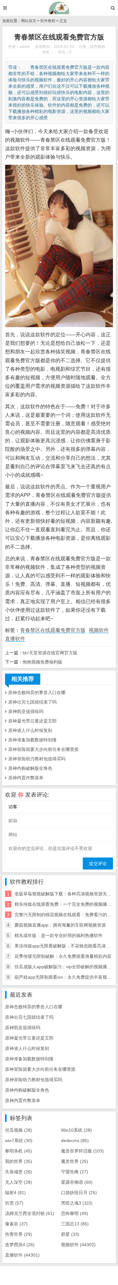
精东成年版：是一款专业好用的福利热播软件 (58, 935)
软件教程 (47, 21)
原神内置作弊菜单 (25, 777)
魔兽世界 (74, 1161)
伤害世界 (18, 1234)
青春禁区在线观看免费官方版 (53, 630)
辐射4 (15, 1192)
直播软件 (15, 638)
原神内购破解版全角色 (30, 768)
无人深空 (18, 1182)
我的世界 (18, 1161)
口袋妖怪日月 (79, 1192)
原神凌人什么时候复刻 (30, 730)
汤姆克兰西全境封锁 (29, 1213)
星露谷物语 (77, 1182)
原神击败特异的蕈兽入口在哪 (36, 692)
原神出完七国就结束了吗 (32, 701)
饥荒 (14, 1202)
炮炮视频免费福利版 (42, 661)
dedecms (75, 1140)
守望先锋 (74, 1171)
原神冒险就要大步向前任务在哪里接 (43, 749)
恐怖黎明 (74, 1213)
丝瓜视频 (18, 1130)
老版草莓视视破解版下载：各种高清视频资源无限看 (65, 893)
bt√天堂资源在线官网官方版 (50, 652)
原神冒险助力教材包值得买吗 (36, 758)
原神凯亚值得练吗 (25, 711)
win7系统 (18, 1140)
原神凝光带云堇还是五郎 (32, 720)
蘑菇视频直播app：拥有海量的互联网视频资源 (60, 925)
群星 (70, 1234)
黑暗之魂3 (77, 1202)
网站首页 (28, 21)
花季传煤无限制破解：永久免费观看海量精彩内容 (62, 956)
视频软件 (99, 630)
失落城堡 (18, 1171)
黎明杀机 (18, 1150)
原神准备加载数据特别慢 (32, 739)
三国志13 (75, 1223)
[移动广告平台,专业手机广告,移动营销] (59, 8)
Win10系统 (76, 1130)
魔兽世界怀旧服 (82, 1150)
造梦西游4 (20, 1244)
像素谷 (16, 1223)
